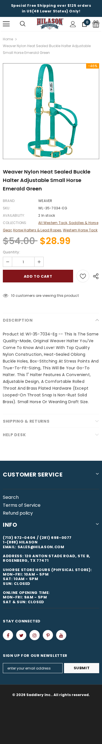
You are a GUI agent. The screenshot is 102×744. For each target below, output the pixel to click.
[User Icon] (73, 24)
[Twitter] (21, 635)
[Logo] (50, 24)
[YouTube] (61, 635)
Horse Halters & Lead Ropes (37, 230)
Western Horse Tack (80, 230)
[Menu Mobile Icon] (6, 24)
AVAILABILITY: (14, 215)
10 (12, 295)
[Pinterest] (48, 635)
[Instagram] (34, 635)
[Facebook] (8, 635)
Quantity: (11, 252)
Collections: (15, 222)
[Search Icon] (23, 24)
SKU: (6, 208)
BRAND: (9, 200)
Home (8, 39)
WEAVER (45, 200)
